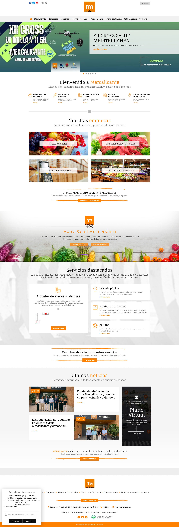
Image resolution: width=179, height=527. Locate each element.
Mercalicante (40, 19)
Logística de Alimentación (58, 170)
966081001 (106, 507)
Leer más (79, 402)
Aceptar (29, 521)
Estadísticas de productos (39, 95)
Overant (100, 525)
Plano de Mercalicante (113, 95)
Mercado (65, 19)
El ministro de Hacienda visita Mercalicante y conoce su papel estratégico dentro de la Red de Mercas (96, 396)
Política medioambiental (109, 512)
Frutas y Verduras (58, 143)
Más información (100, 53)
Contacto (143, 19)
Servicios (77, 19)
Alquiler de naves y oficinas (58, 296)
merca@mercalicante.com (123, 507)
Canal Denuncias (89, 500)
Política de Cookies (10, 506)
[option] (41, 318)
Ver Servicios (90, 360)
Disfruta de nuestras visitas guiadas (141, 95)
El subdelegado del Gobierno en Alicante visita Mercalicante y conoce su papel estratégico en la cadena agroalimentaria (51, 426)
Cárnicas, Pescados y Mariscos (120, 143)
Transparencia (97, 19)
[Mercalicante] (89, 6)
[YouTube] (86, 517)
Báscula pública (110, 288)
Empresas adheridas (100, 244)
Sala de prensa (130, 19)
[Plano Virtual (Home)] (136, 416)
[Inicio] (31, 19)
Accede (35, 102)
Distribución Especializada (121, 170)
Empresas (53, 19)
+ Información (58, 328)
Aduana (104, 324)
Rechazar (15, 521)
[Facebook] (78, 517)
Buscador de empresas (63, 95)
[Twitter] (82, 517)
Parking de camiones (113, 306)
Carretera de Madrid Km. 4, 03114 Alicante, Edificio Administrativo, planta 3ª (74, 507)
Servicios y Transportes (89, 200)
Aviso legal (65, 512)
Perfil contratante (114, 19)
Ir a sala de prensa (89, 459)
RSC (85, 19)
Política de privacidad (92, 512)
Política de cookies (77, 512)
